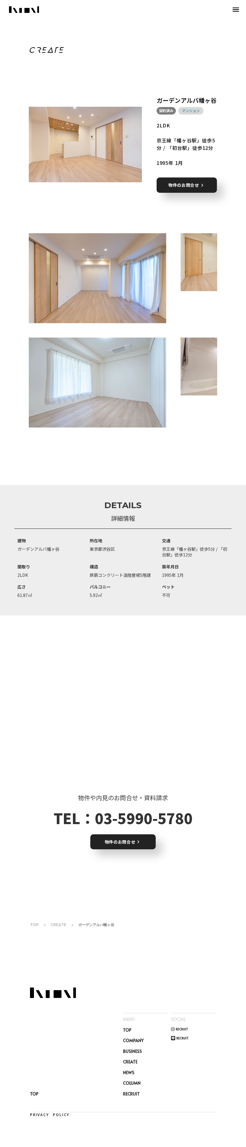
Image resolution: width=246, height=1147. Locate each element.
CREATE (58, 924)
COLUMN (132, 1083)
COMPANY (133, 1040)
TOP (34, 924)
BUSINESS (132, 1051)
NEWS (128, 1072)
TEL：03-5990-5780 (123, 818)
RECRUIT (131, 1094)
